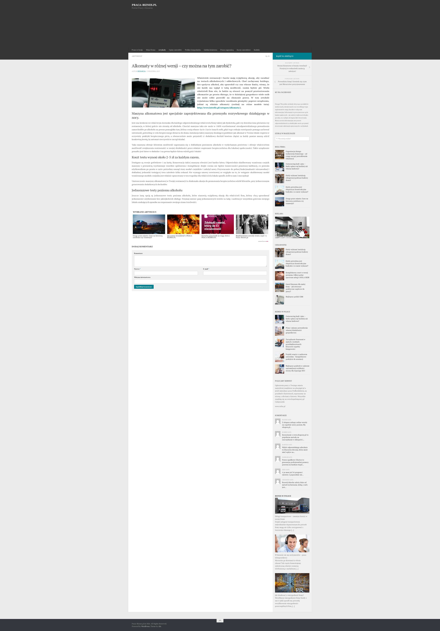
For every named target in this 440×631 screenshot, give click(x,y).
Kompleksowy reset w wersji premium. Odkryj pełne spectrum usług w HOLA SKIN (297, 275)
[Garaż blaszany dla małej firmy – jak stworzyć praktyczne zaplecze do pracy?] (279, 287)
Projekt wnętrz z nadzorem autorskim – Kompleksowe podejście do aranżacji (296, 356)
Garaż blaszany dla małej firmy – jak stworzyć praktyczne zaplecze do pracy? (295, 288)
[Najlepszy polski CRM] (279, 299)
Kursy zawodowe (244, 50)
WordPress (145, 626)
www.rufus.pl (280, 406)
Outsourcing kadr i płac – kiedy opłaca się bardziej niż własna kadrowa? (297, 166)
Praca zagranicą (227, 50)
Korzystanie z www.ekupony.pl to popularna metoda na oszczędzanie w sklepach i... (295, 437)
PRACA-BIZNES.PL (144, 5)
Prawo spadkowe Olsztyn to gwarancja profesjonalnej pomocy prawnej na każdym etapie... (295, 462)
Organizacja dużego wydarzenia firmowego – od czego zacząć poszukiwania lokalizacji (296, 155)
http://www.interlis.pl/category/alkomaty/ (218, 107)
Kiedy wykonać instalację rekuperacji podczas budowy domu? (297, 177)
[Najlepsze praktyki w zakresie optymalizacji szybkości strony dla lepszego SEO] (279, 369)
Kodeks (257, 50)
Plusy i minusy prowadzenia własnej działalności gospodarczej (297, 330)
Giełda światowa (210, 50)
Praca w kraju (137, 50)
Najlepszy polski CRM (294, 297)
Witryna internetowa (142, 277)
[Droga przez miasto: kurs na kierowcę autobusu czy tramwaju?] (279, 201)
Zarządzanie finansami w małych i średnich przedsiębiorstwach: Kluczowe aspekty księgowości (295, 344)
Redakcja (142, 71)
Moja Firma (150, 50)
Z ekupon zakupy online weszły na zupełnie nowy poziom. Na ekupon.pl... (294, 424)
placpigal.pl (299, 388)
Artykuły (162, 50)
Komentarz (138, 253)
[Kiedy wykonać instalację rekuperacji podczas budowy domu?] (279, 178)
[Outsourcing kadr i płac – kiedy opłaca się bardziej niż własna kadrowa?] (279, 167)
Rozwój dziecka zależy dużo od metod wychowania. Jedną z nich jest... (294, 484)
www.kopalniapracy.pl (295, 399)
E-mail (206, 269)
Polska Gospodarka (193, 50)
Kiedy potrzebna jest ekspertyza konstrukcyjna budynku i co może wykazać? (297, 189)
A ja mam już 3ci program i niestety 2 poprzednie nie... (293, 473)
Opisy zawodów (175, 50)
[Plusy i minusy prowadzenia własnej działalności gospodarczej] (279, 331)
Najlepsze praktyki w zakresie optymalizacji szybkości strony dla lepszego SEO (297, 368)
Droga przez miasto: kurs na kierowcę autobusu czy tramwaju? (297, 201)
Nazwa (137, 269)
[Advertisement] (220, 30)
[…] (292, 530)
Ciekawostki (280, 402)
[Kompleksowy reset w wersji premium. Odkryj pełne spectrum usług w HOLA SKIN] (279, 275)
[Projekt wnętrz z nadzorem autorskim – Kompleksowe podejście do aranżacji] (279, 357)
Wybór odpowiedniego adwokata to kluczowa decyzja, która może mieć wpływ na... (295, 449)
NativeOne (200, 241)
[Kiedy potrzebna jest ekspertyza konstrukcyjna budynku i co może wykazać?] (279, 190)
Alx (159, 626)
